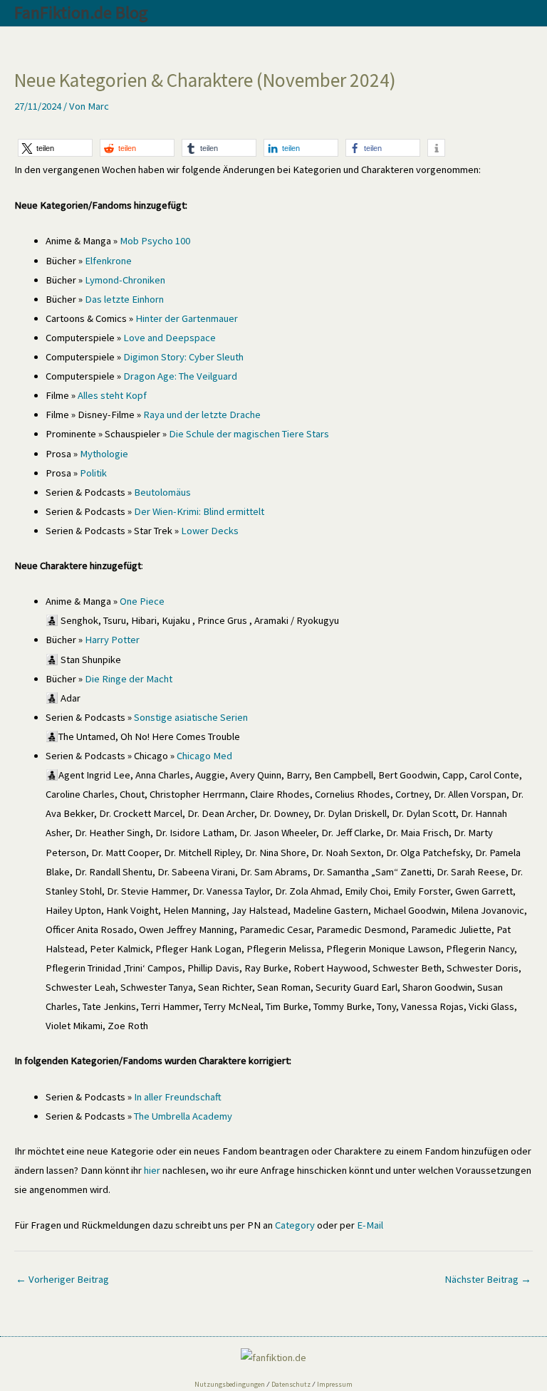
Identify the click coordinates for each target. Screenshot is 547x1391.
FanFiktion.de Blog (81, 12)
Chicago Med (204, 755)
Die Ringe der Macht (128, 678)
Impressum (335, 1384)
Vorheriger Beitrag (62, 1279)
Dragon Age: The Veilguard (180, 376)
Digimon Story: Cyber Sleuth (183, 356)
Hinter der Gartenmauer (186, 318)
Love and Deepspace (168, 337)
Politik (93, 473)
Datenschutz (291, 1384)
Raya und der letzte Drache (202, 414)
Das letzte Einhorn (124, 299)
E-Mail (370, 1225)
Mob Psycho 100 (155, 240)
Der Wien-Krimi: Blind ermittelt (199, 511)
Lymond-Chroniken (125, 279)
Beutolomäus (162, 492)
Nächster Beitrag (487, 1279)
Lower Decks (209, 530)
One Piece (142, 601)
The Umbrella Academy (183, 1116)
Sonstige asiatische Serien (191, 717)
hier (152, 1170)
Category (295, 1225)
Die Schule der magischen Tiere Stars (249, 433)
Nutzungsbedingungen (229, 1384)
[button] (55, 148)
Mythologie (104, 453)
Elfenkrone (108, 260)
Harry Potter (112, 639)
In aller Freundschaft (178, 1096)
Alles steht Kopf (112, 395)
